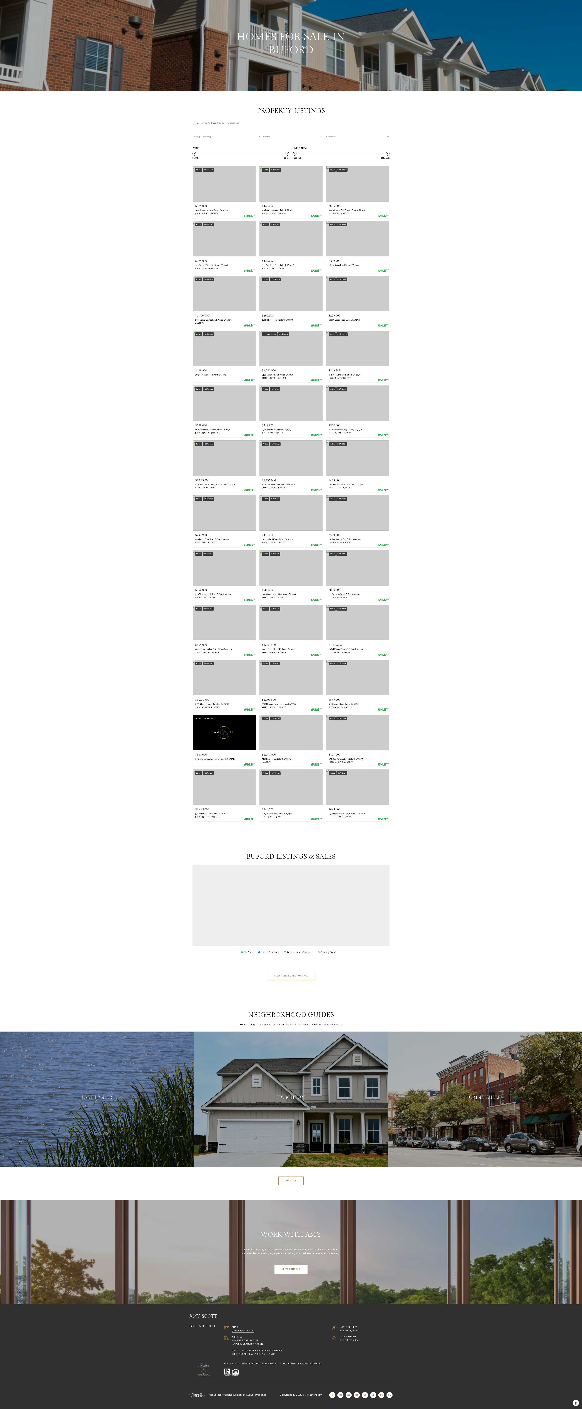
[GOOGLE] (389, 1395)
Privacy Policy (313, 1395)
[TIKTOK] (373, 1395)
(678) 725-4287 (350, 1331)
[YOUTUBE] (357, 1395)
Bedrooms (331, 137)
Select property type (202, 137)
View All (291, 1181)
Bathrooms (264, 137)
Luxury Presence (256, 1395)
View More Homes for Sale (291, 976)
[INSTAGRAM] (340, 1395)
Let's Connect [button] (291, 1269)
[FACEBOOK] (332, 1395)
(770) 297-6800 (351, 1340)
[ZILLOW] (381, 1395)
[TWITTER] (365, 1395)
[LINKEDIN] (349, 1395)
